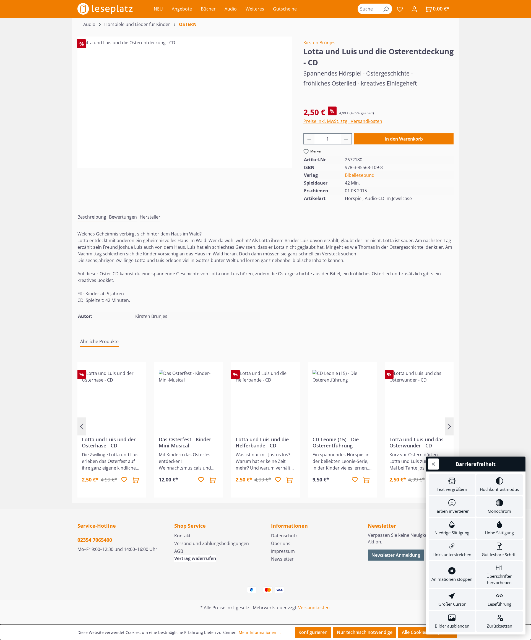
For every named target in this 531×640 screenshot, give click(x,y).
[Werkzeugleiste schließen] (433, 464)
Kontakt (182, 536)
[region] (185, 99)
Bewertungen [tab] (123, 217)
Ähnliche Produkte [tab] (99, 341)
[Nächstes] (449, 426)
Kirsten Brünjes (319, 43)
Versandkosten (314, 608)
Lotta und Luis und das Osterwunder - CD (416, 442)
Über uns (280, 543)
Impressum (283, 551)
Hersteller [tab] (150, 217)
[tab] (91, 217)
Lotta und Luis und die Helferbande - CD (262, 442)
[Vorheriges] (81, 426)
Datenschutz (284, 536)
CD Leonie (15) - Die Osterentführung (336, 442)
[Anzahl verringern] (309, 138)
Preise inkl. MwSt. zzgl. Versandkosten (342, 121)
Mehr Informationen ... (260, 632)
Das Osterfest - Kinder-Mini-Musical (186, 442)
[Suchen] (385, 9)
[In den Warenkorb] (136, 480)
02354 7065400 (94, 540)
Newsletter (282, 559)
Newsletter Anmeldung (395, 555)
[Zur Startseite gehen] (105, 9)
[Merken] (124, 480)
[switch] (452, 484)
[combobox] (369, 9)
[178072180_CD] (184, 98)
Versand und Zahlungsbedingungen (211, 543)
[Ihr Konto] (414, 8)
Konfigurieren (312, 632)
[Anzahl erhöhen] (346, 138)
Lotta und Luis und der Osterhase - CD (109, 442)
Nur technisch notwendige (364, 632)
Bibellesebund (359, 175)
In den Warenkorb (404, 139)
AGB (178, 551)
